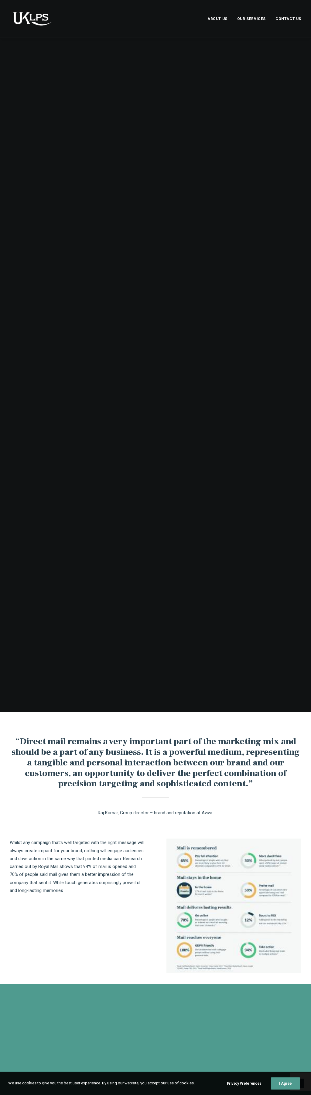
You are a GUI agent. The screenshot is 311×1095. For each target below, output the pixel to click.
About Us (217, 19)
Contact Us (288, 19)
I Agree (285, 1083)
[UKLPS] (32, 18)
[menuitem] (219, 19)
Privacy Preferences (244, 1083)
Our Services (251, 19)
